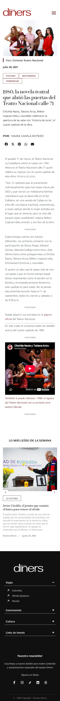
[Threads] (46, 682)
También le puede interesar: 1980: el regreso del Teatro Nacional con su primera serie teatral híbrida (29, 402)
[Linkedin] (38, 682)
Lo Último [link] (12, 498)
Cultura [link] (10, 75)
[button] (6, 144)
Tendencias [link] (12, 81)
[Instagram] (22, 682)
